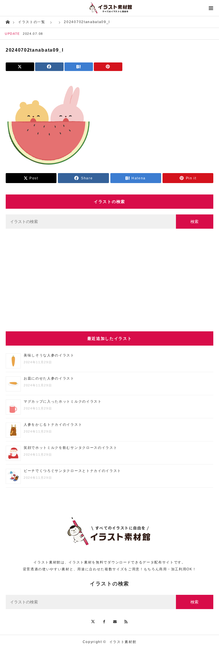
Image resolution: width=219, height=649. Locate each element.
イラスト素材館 (123, 642)
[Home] (7, 21)
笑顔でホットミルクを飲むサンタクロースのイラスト (70, 448)
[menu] (211, 8)
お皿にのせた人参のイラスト (49, 378)
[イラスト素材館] (109, 8)
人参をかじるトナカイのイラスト (53, 425)
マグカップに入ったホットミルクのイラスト (63, 401)
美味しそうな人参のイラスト (49, 355)
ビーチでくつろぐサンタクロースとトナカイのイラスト (72, 471)
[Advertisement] (109, 280)
